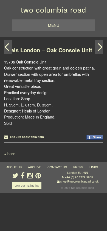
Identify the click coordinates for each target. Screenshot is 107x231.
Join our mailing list (27, 185)
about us (14, 167)
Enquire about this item (26, 137)
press (78, 167)
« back (10, 153)
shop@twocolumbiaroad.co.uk (79, 181)
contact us (57, 167)
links (93, 167)
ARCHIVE (34, 167)
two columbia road (53, 9)
